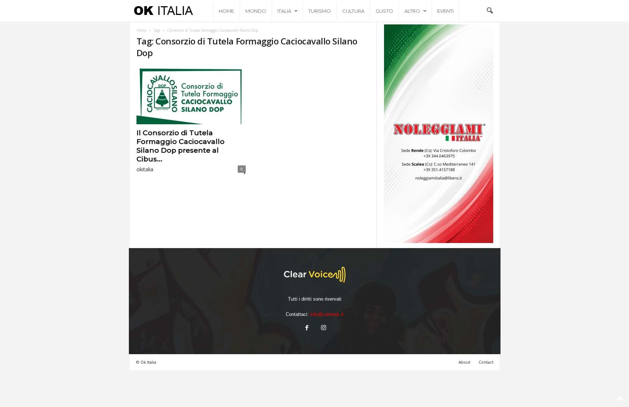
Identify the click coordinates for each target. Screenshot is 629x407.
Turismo (319, 11)
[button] (490, 11)
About (464, 362)
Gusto (384, 11)
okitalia (145, 169)
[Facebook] (306, 328)
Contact (486, 362)
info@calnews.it (327, 314)
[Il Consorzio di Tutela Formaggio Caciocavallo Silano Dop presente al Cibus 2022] (191, 95)
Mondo (255, 11)
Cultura (353, 11)
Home (226, 11)
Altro (412, 11)
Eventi (445, 11)
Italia (284, 11)
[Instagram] (323, 328)
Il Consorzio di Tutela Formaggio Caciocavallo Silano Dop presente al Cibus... (181, 146)
